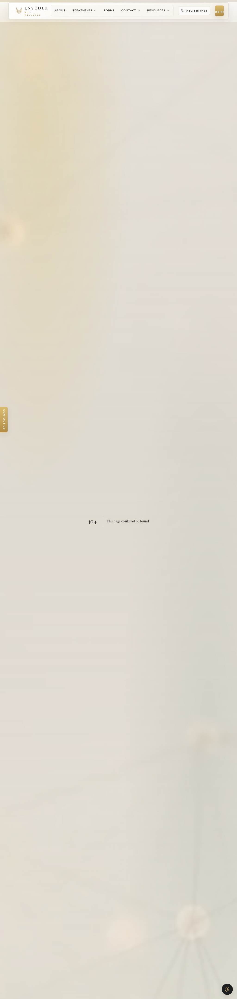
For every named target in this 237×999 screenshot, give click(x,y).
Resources (156, 10)
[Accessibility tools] (227, 989)
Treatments (82, 10)
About (60, 10)
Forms (109, 10)
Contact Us (4, 419)
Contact (128, 10)
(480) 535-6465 (196, 10)
